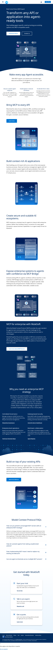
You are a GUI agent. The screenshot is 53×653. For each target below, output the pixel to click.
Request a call (20, 608)
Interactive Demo (13, 33)
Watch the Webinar (14, 479)
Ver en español (4, 651)
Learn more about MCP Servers (17, 349)
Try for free (19, 592)
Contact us (27, 33)
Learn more (12, 121)
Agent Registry (31, 438)
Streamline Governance (8, 423)
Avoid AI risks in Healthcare (35, 423)
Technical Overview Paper (9, 438)
